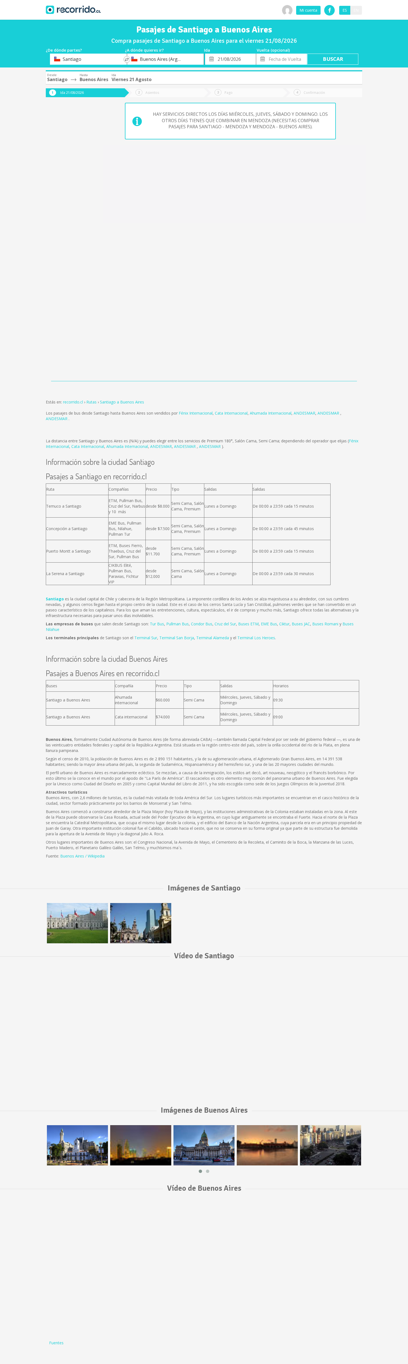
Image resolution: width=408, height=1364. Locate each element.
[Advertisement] (68, 195)
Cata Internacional (231, 413)
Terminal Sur (145, 637)
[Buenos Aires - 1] (77, 1145)
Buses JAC (301, 623)
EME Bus (269, 623)
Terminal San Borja (176, 637)
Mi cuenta (308, 10)
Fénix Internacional (196, 413)
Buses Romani (325, 623)
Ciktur (284, 623)
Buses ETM (248, 623)
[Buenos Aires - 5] (330, 1145)
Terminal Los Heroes (256, 637)
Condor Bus (201, 623)
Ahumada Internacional (270, 413)
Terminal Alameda (212, 637)
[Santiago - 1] (77, 923)
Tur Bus (157, 623)
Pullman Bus (177, 623)
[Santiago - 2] (140, 923)
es (344, 10)
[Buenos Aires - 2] (140, 1145)
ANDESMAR (304, 413)
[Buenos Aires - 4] (267, 1145)
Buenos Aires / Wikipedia (82, 856)
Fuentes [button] (56, 1342)
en (356, 10)
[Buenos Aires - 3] (204, 1145)
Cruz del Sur (225, 623)
